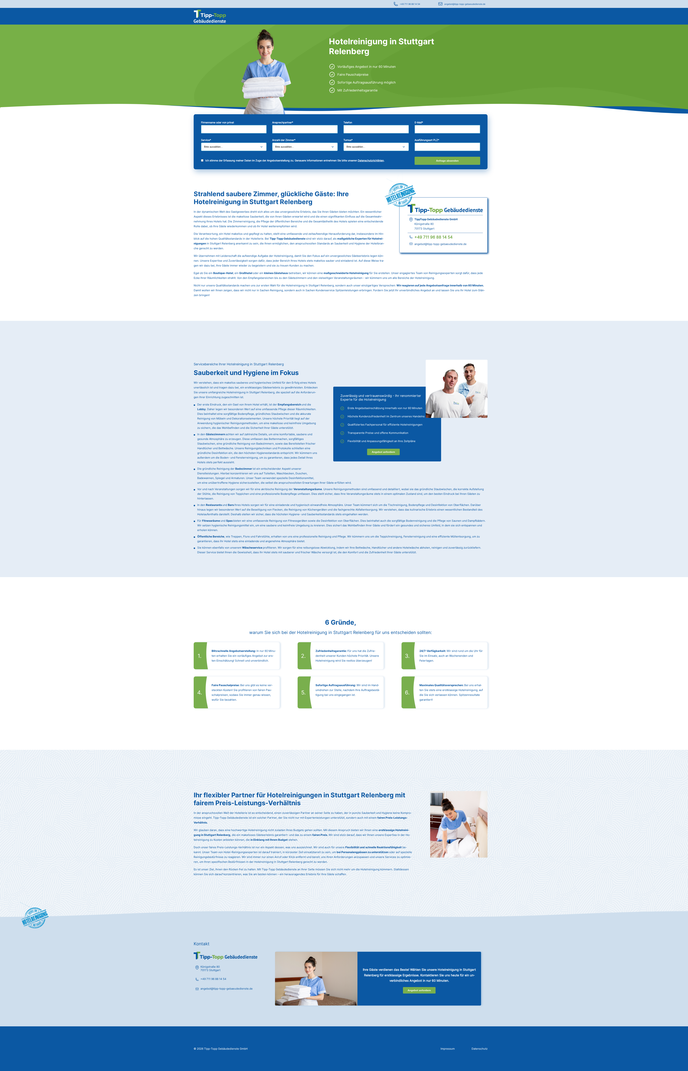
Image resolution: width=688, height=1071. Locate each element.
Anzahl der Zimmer (283, 139)
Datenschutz (480, 1048)
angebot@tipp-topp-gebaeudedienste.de (464, 4)
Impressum (448, 1048)
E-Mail (419, 122)
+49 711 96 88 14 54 (410, 4)
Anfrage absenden (447, 160)
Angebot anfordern (383, 451)
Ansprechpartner (282, 122)
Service (206, 139)
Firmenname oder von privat (217, 122)
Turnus (348, 139)
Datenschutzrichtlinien (371, 160)
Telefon (347, 122)
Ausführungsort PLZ (427, 139)
